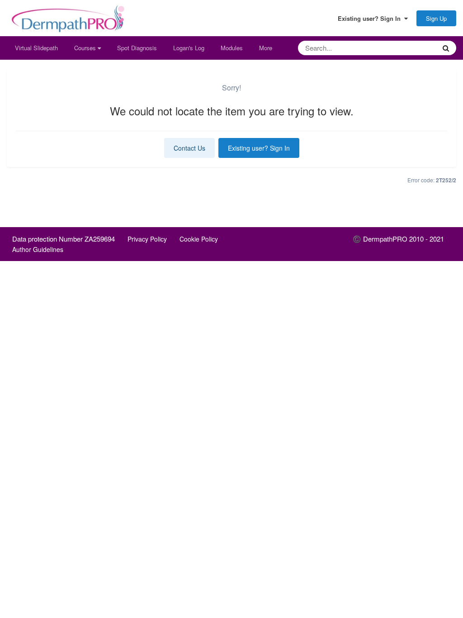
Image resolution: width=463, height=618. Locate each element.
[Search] (445, 48)
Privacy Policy (147, 238)
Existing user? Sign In (371, 18)
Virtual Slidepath (36, 47)
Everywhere (408, 48)
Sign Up (436, 18)
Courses (86, 47)
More (265, 47)
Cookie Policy (199, 238)
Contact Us (189, 147)
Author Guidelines (37, 249)
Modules (232, 47)
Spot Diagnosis (137, 47)
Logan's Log (188, 47)
